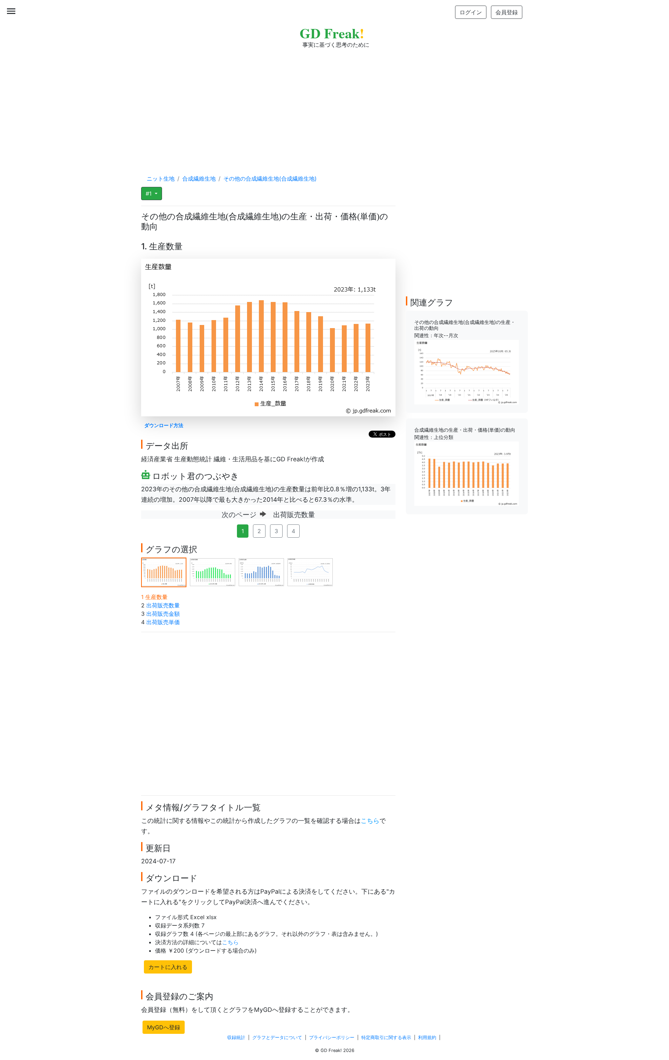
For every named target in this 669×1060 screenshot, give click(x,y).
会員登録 (506, 12)
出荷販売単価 (163, 622)
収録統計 (236, 1037)
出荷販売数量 (163, 605)
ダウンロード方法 (163, 425)
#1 (149, 193)
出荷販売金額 (163, 613)
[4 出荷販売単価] (310, 571)
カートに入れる (167, 966)
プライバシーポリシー (331, 1037)
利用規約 (427, 1037)
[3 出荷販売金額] (261, 571)
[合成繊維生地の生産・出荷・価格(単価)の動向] (466, 473)
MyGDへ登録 (163, 1027)
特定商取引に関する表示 (386, 1037)
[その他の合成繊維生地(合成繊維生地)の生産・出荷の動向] (466, 371)
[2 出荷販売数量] (212, 571)
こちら (370, 820)
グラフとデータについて (277, 1037)
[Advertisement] (334, 104)
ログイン (471, 12)
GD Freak (332, 33)
